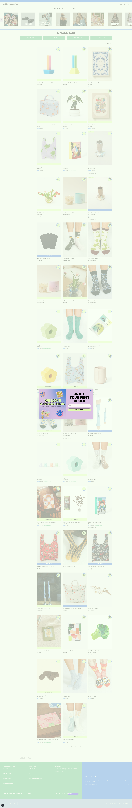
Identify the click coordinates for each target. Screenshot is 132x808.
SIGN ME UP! (79, 410)
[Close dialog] (91, 390)
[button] (2, 805)
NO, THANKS (79, 414)
